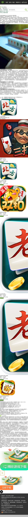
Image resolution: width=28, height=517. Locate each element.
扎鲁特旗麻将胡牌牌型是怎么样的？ (7, 403)
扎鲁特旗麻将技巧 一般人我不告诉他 (7, 404)
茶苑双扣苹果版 (3, 212)
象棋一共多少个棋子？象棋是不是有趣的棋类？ (9, 410)
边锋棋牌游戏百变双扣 (4, 395)
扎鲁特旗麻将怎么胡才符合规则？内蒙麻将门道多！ (10, 402)
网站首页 (5, 8)
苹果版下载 (7, 117)
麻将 (15, 21)
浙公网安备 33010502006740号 (9, 512)
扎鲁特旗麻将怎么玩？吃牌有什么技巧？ (8, 405)
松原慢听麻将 (2, 293)
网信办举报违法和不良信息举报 (7, 505)
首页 (7, 2)
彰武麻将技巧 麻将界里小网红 (9, 98)
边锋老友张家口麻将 (4, 375)
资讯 (10, 2)
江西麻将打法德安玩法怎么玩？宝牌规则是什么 (13, 97)
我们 (13, 2)
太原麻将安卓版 (3, 180)
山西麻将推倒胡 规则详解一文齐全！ (7, 412)
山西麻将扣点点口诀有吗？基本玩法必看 (8, 414)
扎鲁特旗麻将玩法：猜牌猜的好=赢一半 (8, 406)
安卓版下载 (2, 117)
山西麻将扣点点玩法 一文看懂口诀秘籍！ (8, 411)
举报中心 (18, 2)
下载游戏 (2, 162)
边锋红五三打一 (3, 158)
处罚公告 (24, 2)
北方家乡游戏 (16, 93)
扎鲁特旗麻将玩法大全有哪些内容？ (7, 407)
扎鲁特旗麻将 (7, 16)
